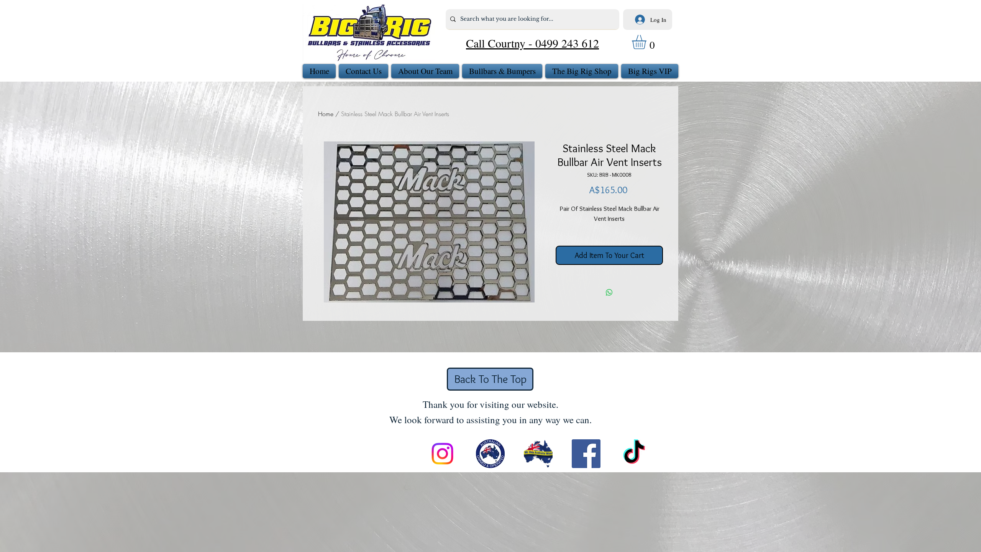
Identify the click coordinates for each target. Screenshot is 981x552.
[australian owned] (490, 453)
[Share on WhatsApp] (609, 292)
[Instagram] (442, 453)
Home (325, 114)
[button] (647, 42)
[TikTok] (634, 453)
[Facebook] (586, 453)
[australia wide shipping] (538, 453)
